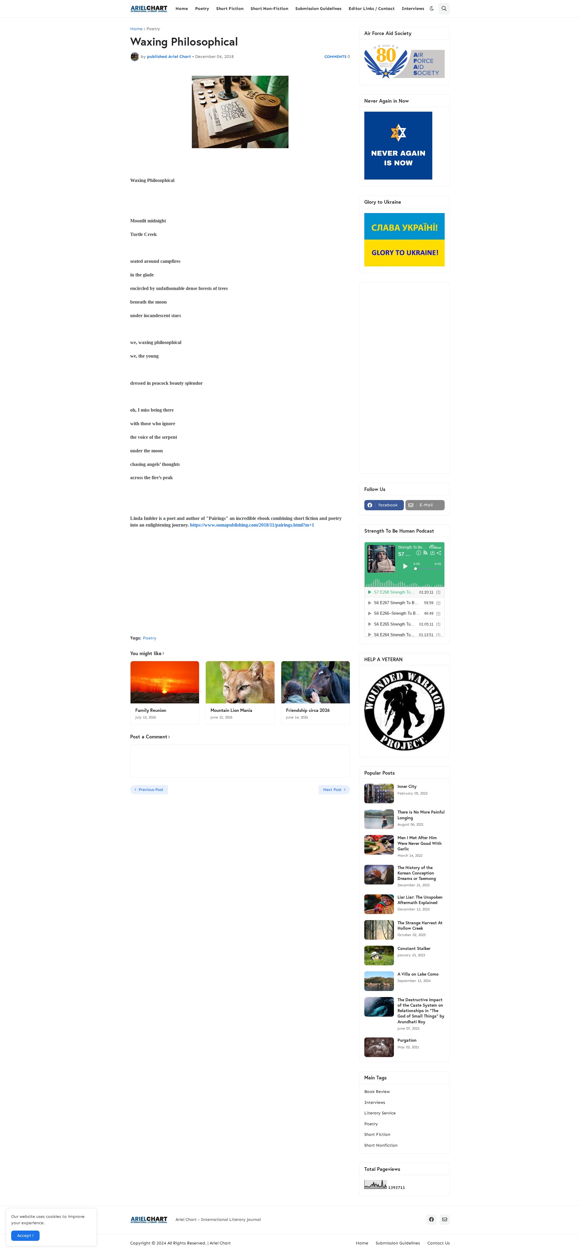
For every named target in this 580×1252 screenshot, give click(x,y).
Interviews (374, 1102)
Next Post (332, 789)
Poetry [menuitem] (202, 8)
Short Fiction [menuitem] (229, 8)
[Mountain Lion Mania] (240, 682)
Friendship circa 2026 (308, 710)
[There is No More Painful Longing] (379, 819)
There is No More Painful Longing (421, 814)
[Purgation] (379, 1047)
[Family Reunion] (164, 682)
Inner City (407, 786)
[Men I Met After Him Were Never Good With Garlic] (379, 845)
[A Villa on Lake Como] (379, 981)
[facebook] (431, 1220)
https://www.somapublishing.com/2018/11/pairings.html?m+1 (252, 524)
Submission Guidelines (398, 1243)
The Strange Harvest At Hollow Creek (420, 925)
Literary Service (380, 1113)
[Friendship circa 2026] (315, 682)
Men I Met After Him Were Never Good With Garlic (420, 843)
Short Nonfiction (381, 1145)
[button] (431, 8)
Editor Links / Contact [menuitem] (372, 8)
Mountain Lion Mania (231, 710)
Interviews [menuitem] (413, 8)
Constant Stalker (414, 948)
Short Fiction (377, 1134)
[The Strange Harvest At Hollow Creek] (379, 930)
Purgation (407, 1040)
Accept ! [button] (25, 1235)
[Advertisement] (240, 585)
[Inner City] (379, 793)
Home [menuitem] (182, 8)
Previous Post (151, 789)
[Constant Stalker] (379, 955)
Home (136, 29)
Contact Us (438, 1243)
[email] (445, 1220)
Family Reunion (150, 710)
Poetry (153, 29)
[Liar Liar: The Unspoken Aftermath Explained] (379, 904)
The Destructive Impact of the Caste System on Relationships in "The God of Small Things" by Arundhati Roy (421, 1010)
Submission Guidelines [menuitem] (318, 8)
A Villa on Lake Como (418, 974)
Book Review (377, 1091)
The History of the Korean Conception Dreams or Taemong (417, 873)
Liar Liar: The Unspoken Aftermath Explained (420, 899)
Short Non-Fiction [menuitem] (269, 8)
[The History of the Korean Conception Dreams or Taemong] (379, 874)
